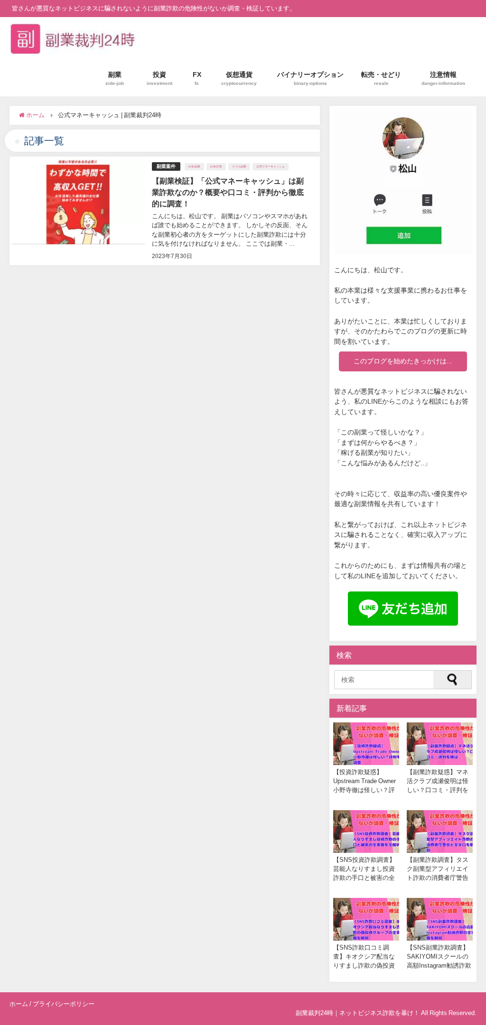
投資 (159, 78)
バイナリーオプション (310, 78)
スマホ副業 (239, 166)
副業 (114, 78)
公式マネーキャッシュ (270, 166)
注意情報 (443, 78)
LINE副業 (194, 166)
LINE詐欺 (216, 166)
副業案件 (166, 166)
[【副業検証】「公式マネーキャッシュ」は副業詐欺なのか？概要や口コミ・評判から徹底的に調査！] (164, 211)
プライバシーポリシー (63, 1004)
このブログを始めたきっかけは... (403, 361)
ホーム (18, 1004)
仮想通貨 (239, 78)
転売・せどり (381, 78)
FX (197, 78)
